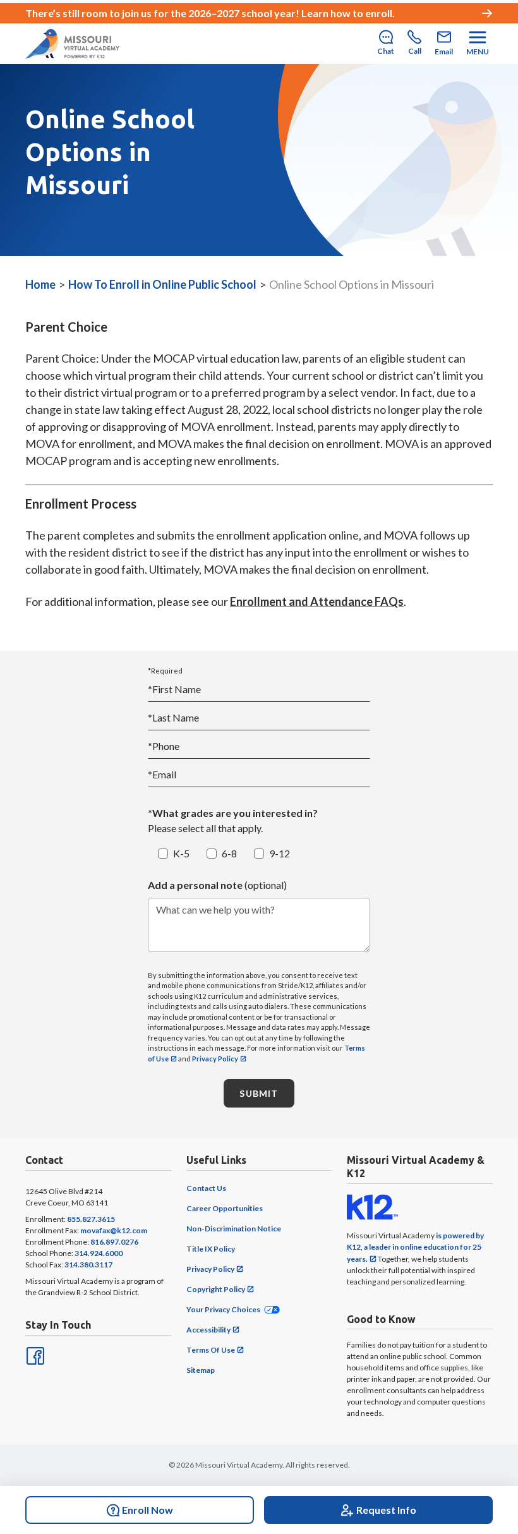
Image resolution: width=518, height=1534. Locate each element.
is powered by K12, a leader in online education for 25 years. (415, 1247)
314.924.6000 (99, 1253)
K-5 (181, 853)
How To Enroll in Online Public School (162, 284)
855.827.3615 (91, 1219)
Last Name (173, 717)
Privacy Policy (215, 1058)
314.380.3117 (88, 1264)
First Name (174, 689)
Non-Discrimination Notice (233, 1228)
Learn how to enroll (346, 13)
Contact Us (206, 1188)
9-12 (279, 853)
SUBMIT (258, 1093)
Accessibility (208, 1329)
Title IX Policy (210, 1248)
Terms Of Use (210, 1350)
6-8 (229, 853)
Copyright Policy (215, 1289)
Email (162, 774)
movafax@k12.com (113, 1230)
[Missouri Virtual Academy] (72, 43)
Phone (163, 746)
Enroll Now (147, 1510)
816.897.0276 (114, 1242)
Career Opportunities (224, 1208)
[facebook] (34, 1354)
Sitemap (200, 1370)
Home (40, 284)
